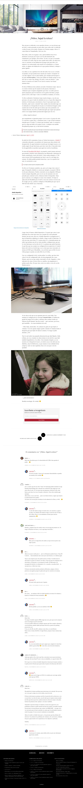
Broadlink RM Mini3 (34, 151)
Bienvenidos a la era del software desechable (14, 771)
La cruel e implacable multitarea (62, 767)
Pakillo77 (58, 140)
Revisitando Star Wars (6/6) (62, 775)
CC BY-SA (41, 784)
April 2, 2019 (30, 135)
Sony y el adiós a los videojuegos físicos (13, 773)
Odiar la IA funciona (9, 760)
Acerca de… (32, 753)
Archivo (41, 753)
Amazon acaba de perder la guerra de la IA (64, 765)
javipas (31, 731)
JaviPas (31, 471)
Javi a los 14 (7, 769)
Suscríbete (41, 420)
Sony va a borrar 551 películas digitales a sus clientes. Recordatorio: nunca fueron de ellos (14, 776)
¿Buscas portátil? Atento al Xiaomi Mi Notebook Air (66, 762)
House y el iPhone (59, 760)
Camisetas (58, 763)
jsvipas (31, 538)
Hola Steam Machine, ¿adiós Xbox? (63, 771)
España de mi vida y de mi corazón (12, 767)
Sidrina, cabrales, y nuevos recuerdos (12, 765)
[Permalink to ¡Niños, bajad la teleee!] (41, 19)
